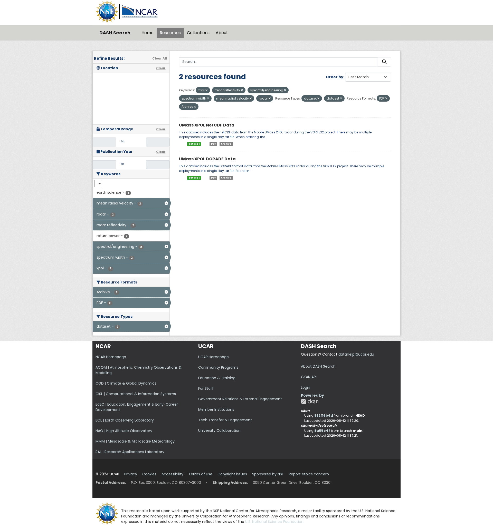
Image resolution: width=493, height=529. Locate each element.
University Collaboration (219, 430)
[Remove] (206, 90)
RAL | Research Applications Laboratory (130, 451)
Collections (198, 33)
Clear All (159, 58)
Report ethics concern (309, 474)
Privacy (130, 474)
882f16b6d (323, 415)
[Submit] (384, 61)
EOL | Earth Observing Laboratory (125, 420)
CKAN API (309, 376)
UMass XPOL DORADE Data (207, 159)
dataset (194, 143)
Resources (170, 33)
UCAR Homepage (213, 356)
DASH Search (114, 33)
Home (147, 33)
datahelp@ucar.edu (356, 354)
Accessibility (172, 474)
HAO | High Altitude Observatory (124, 430)
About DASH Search (318, 366)
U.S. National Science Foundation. (274, 521)
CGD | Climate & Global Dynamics (126, 383)
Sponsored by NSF (268, 474)
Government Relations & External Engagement (240, 398)
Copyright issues (232, 474)
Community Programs (218, 367)
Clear (161, 68)
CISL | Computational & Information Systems (136, 393)
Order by (334, 77)
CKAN (309, 401)
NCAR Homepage (111, 356)
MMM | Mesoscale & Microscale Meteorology (135, 441)
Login (305, 387)
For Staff (206, 388)
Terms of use (200, 474)
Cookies (149, 474)
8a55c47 (322, 430)
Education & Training (216, 377)
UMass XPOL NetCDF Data (206, 125)
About (222, 33)
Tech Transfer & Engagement (225, 420)
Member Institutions (216, 409)
